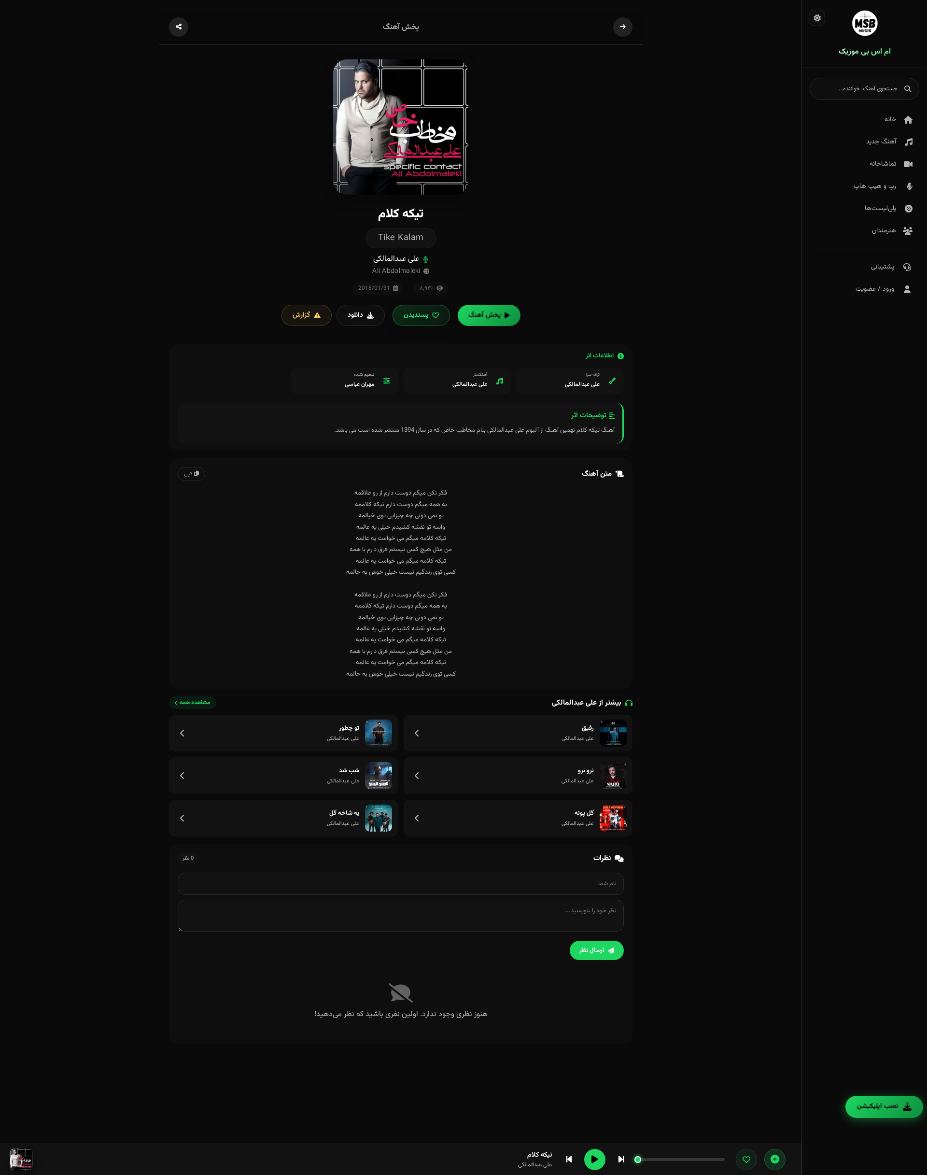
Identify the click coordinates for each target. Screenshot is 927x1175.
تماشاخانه (883, 164)
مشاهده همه (195, 702)
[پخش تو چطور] (378, 733)
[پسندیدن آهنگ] (746, 1159)
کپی (189, 474)
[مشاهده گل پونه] (417, 818)
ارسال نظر (591, 950)
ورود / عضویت (875, 289)
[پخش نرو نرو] (613, 775)
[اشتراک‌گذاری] (178, 27)
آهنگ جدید (881, 142)
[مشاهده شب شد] (182, 775)
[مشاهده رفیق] (417, 733)
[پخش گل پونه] (613, 818)
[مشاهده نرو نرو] (417, 775)
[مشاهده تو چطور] (182, 733)
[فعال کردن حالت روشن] (817, 18)
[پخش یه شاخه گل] (378, 818)
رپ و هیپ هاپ (875, 186)
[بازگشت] (622, 27)
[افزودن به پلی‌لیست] (775, 1159)
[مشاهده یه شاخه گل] (182, 818)
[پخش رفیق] (613, 733)
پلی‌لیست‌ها (880, 208)
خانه (890, 119)
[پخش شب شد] (378, 775)
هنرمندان (884, 231)
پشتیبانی (882, 267)
